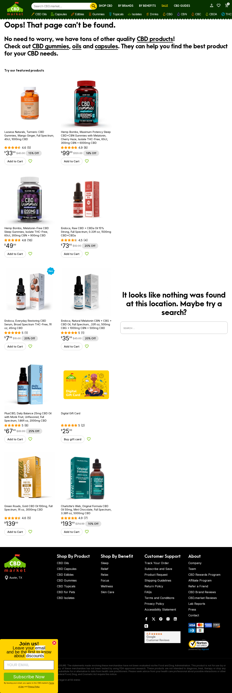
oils (76, 46)
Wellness (107, 586)
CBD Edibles (65, 574)
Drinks (154, 14)
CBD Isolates (65, 598)
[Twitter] (153, 619)
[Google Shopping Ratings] (164, 637)
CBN (184, 14)
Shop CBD (105, 6)
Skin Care (107, 592)
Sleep (105, 563)
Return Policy (153, 586)
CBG (170, 14)
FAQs (148, 592)
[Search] (93, 6)
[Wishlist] (217, 5)
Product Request (155, 574)
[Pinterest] (161, 619)
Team (192, 569)
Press (192, 609)
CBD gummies (50, 46)
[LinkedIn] (175, 619)
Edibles (79, 14)
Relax (104, 574)
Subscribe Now (29, 676)
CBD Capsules (66, 569)
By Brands (125, 6)
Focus (105, 580)
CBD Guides (182, 6)
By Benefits (147, 6)
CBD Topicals (66, 586)
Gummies (98, 14)
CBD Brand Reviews (202, 592)
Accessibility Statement (160, 609)
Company (195, 563)
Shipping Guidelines (157, 580)
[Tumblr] (146, 627)
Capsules (61, 14)
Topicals (118, 14)
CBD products (155, 39)
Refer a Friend (198, 586)
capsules (106, 46)
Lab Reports (196, 603)
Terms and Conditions (159, 598)
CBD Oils (41, 14)
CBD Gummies (67, 580)
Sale (164, 6)
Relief (104, 569)
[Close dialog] (54, 643)
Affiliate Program (200, 580)
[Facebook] (146, 619)
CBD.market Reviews (202, 598)
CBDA (213, 14)
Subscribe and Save (158, 569)
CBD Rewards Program (204, 574)
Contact (193, 615)
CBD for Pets (66, 592)
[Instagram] (168, 619)
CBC (198, 14)
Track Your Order (156, 563)
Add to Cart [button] (15, 161)
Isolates (137, 14)
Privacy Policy (154, 603)
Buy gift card (72, 439)
